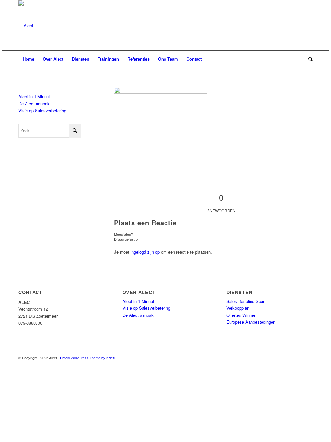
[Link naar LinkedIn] (298, 357)
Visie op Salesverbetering (42, 110)
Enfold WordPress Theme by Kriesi (87, 357)
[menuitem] (28, 59)
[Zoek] (308, 59)
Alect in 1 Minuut (34, 97)
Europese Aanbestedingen (250, 322)
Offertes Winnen (241, 315)
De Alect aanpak (33, 103)
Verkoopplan (237, 308)
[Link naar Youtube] (308, 357)
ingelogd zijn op (145, 252)
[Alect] (25, 25)
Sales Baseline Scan (245, 301)
